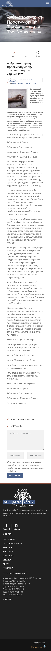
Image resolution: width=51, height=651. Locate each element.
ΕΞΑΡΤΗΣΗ (7, 548)
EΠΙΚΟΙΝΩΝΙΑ (8, 568)
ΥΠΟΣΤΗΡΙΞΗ (8, 552)
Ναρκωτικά (26, 83)
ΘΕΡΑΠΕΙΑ (7, 560)
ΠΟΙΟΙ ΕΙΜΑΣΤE (9, 539)
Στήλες (34, 83)
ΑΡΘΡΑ (6, 564)
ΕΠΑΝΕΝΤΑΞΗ (8, 556)
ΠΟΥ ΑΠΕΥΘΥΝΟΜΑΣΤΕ (12, 543)
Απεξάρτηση (17, 83)
